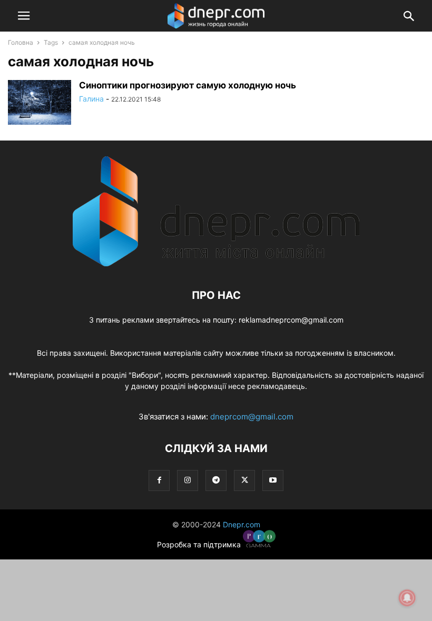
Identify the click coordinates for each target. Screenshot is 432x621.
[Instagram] (187, 480)
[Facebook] (159, 480)
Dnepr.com (241, 524)
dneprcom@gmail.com (251, 417)
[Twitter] (244, 480)
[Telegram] (216, 480)
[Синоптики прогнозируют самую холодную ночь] (39, 103)
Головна (20, 42)
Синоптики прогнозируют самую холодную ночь (187, 85)
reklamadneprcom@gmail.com (291, 319)
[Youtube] (272, 480)
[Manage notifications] (407, 597)
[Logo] (216, 263)
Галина (91, 98)
